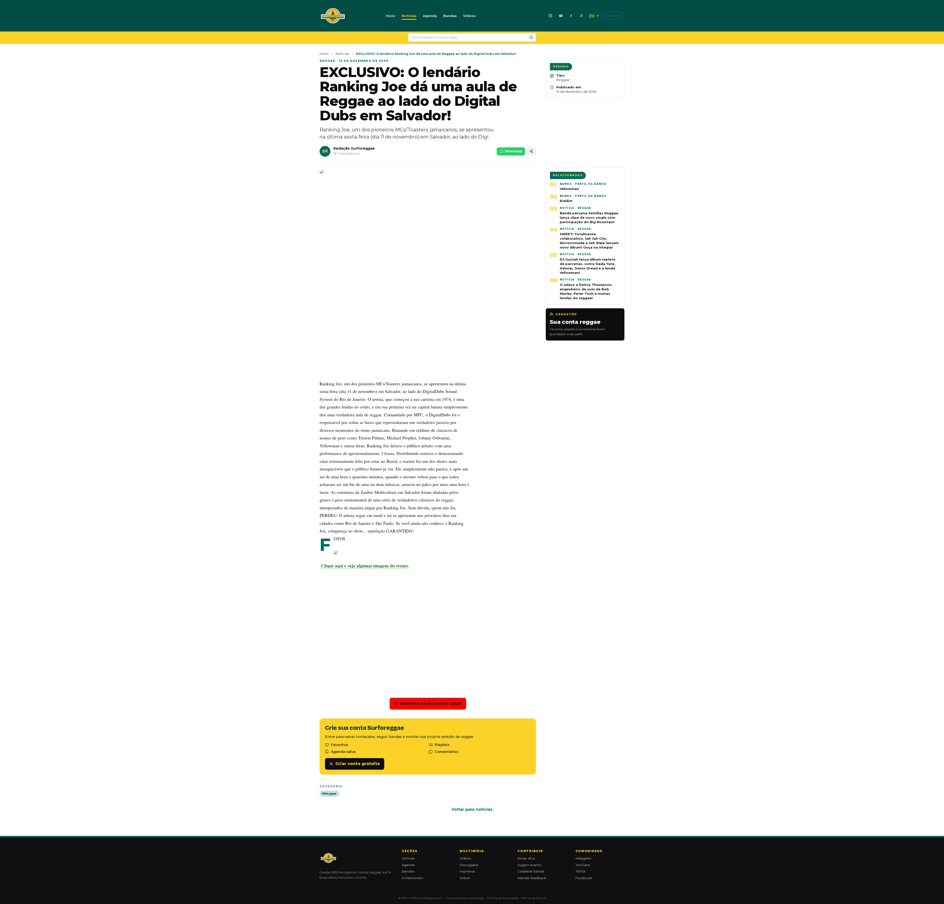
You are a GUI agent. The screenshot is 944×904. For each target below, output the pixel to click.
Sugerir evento (529, 865)
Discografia (469, 865)
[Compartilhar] (531, 151)
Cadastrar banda (530, 871)
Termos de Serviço (533, 898)
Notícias (409, 16)
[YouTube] (561, 16)
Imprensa (467, 871)
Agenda (430, 16)
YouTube (582, 865)
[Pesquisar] (531, 37)
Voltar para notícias (472, 809)
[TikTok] (581, 16)
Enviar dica (526, 858)
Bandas (450, 16)
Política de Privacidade (503, 898)
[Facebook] (571, 16)
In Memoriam (412, 878)
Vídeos (469, 16)
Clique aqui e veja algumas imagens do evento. (365, 565)
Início (390, 16)
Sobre (465, 878)
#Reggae (329, 793)
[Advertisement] (428, 339)
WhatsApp (513, 151)
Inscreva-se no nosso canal (428, 703)
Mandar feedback (531, 878)
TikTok (580, 871)
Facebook (583, 878)
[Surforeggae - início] (333, 16)
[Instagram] (550, 16)
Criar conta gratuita (357, 763)
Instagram (583, 858)
